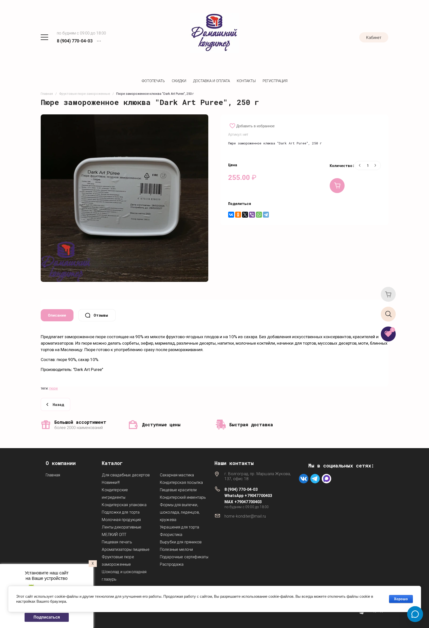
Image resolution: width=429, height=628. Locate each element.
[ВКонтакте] (231, 215)
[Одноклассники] (238, 215)
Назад (58, 404)
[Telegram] (266, 215)
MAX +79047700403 (243, 501)
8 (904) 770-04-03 (75, 40)
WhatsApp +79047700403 (248, 495)
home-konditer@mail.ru (245, 516)
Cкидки (179, 81)
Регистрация (275, 81)
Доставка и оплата (211, 81)
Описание (57, 315)
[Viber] (252, 215)
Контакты (246, 81)
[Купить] (337, 185)
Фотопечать (153, 81)
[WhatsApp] (259, 215)
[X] (245, 215)
